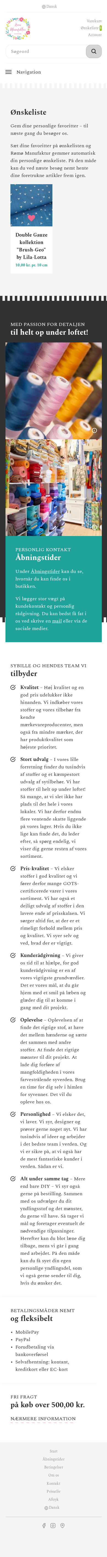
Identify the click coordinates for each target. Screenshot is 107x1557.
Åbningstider (45, 571)
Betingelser (53, 1467)
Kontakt (53, 1483)
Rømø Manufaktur (17, 28)
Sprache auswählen (44, 6)
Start (54, 1451)
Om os (53, 1475)
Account (95, 35)
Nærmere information (43, 1418)
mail (57, 621)
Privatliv (53, 1491)
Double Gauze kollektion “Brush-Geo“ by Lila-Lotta (31, 229)
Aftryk (53, 1499)
